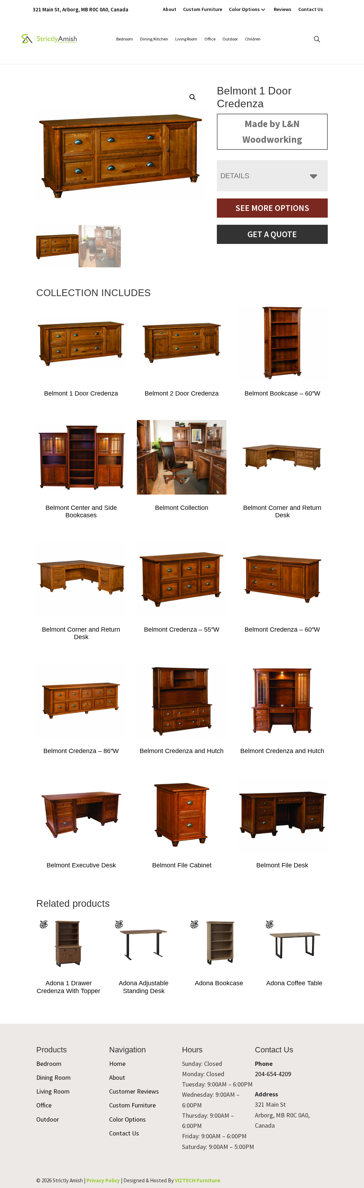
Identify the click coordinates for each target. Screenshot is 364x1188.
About (169, 9)
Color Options (244, 9)
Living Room (186, 39)
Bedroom (124, 39)
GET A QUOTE (272, 234)
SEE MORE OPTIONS (272, 207)
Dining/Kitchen (154, 39)
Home (117, 1063)
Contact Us (310, 9)
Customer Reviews (134, 1091)
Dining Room (53, 1077)
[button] (192, 97)
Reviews (282, 9)
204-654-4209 (273, 1074)
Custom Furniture (202, 9)
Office (209, 39)
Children (253, 39)
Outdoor (230, 39)
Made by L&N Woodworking (272, 131)
